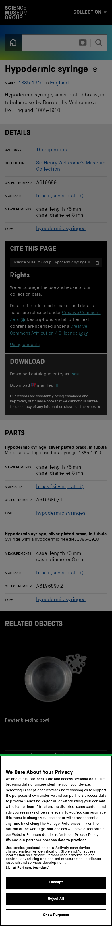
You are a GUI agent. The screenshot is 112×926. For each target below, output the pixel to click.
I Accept (56, 882)
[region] (56, 841)
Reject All (56, 899)
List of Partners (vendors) (27, 868)
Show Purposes (56, 915)
